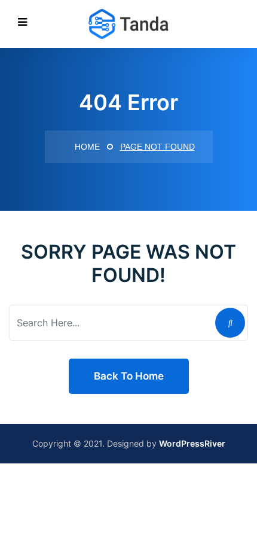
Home (86, 146)
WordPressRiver (192, 443)
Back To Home (129, 376)
